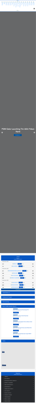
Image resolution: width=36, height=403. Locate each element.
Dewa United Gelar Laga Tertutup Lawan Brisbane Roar (22, 327)
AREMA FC (6, 376)
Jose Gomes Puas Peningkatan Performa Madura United (22, 321)
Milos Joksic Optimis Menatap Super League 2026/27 (22, 333)
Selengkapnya (16, 312)
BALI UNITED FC (7, 378)
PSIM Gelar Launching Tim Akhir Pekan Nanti (20, 315)
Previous (1, 132)
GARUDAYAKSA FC (8, 386)
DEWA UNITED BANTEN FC (9, 384)
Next (35, 4)
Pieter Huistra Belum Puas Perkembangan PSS (21, 309)
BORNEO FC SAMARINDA (9, 382)
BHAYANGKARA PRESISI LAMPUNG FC (11, 380)
